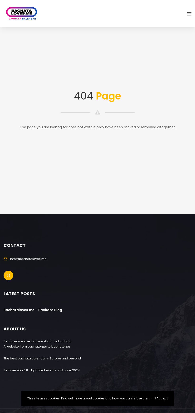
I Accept (161, 398)
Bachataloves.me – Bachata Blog (33, 310)
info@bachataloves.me (28, 259)
